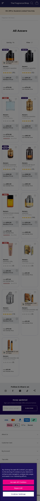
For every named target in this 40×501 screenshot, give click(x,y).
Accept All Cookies (18, 482)
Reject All (18, 488)
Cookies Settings (18, 494)
